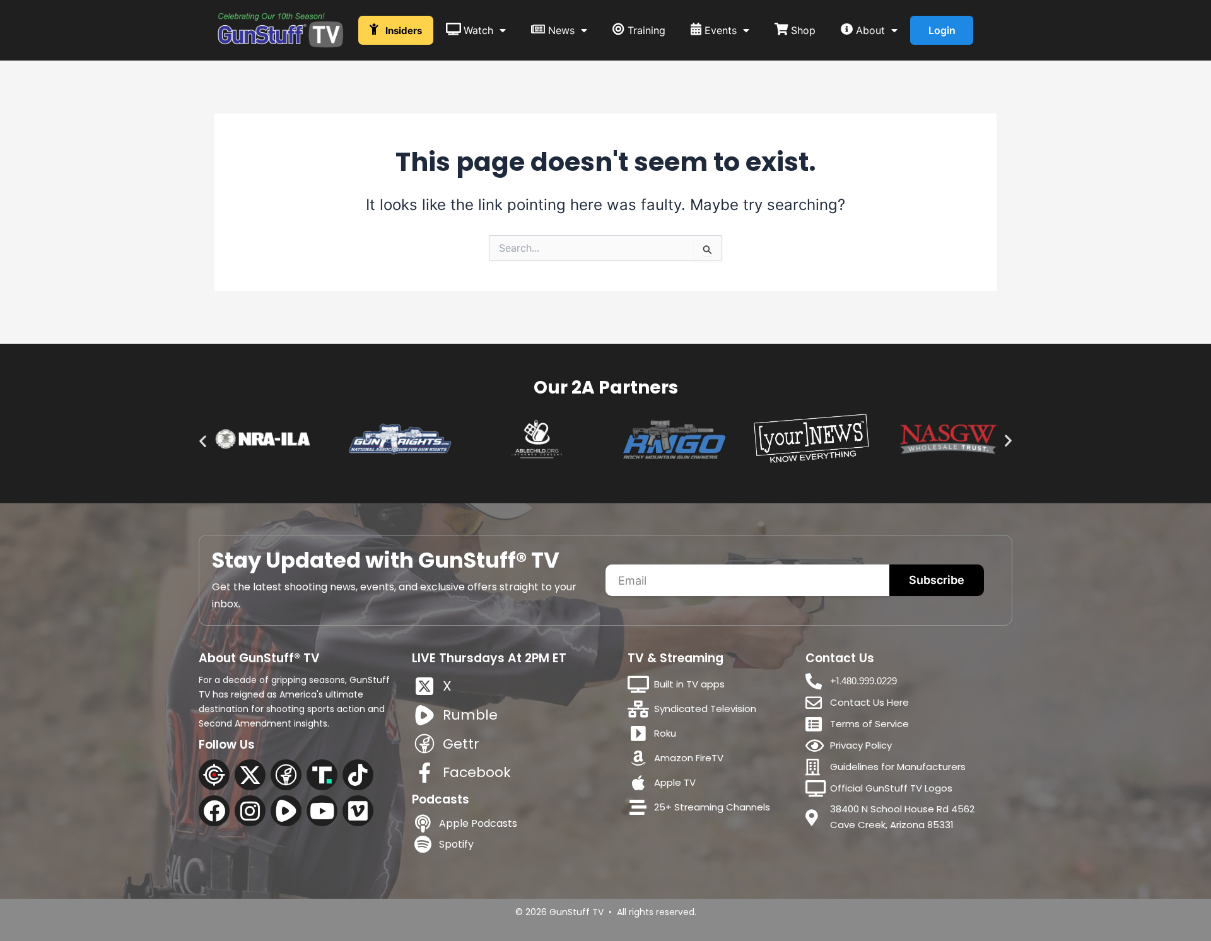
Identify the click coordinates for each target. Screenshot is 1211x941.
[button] (203, 441)
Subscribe (936, 580)
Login (942, 30)
